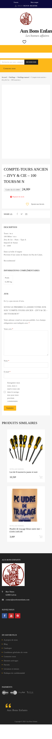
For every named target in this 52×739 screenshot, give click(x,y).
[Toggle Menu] (48, 47)
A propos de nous (11, 640)
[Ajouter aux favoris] (41, 434)
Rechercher (31, 62)
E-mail (7, 372)
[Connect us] (4, 615)
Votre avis (8, 329)
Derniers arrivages (11, 661)
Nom (6, 361)
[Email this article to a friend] (26, 214)
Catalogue (8, 648)
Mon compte (34, 2)
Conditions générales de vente (16, 652)
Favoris (16, 2)
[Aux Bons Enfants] (26, 24)
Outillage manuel (23, 77)
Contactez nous (9, 68)
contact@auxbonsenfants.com (17, 600)
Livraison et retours (11, 669)
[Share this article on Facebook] (16, 214)
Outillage (12, 77)
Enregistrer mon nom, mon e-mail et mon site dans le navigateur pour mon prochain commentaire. (13, 392)
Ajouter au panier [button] (40, 477)
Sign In (26, 6)
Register (33, 6)
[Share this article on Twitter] (21, 214)
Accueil (4, 77)
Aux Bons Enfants (17, 710)
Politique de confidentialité (14, 673)
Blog (6, 644)
